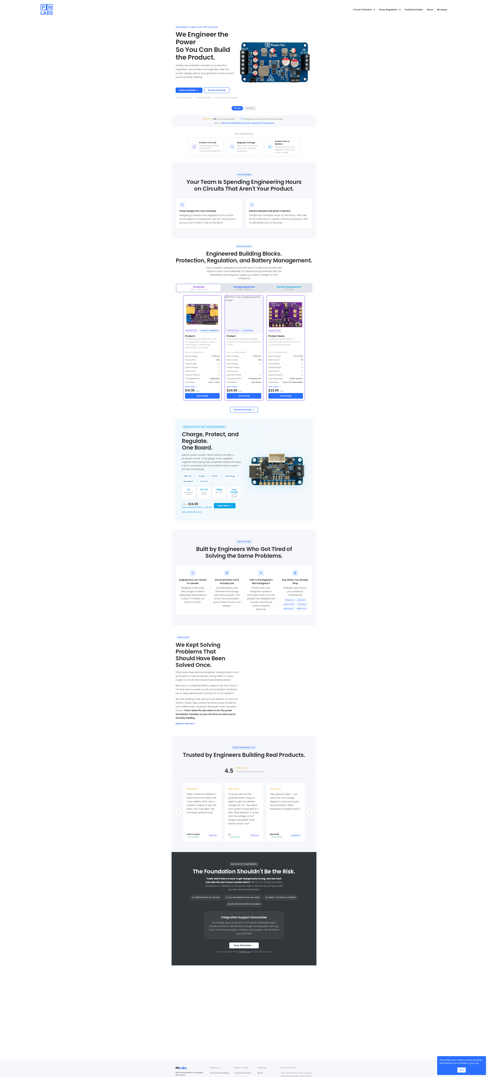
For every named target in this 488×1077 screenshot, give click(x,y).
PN (181, 1068)
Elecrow (225, 123)
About (430, 9)
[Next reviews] (309, 812)
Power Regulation (388, 9)
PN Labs (237, 108)
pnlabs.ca (289, 600)
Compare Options (242, 1073)
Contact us (244, 951)
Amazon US (256, 123)
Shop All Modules (242, 945)
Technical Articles (414, 9)
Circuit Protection (362, 9)
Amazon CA (268, 123)
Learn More (223, 505)
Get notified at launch (192, 512)
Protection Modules (219, 1073)
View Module (202, 396)
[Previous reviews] (178, 812)
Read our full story (185, 723)
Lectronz (246, 123)
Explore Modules (187, 90)
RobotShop (235, 123)
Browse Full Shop (217, 90)
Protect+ (250, 108)
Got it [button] (461, 1070)
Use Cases (190, 386)
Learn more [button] (474, 1063)
